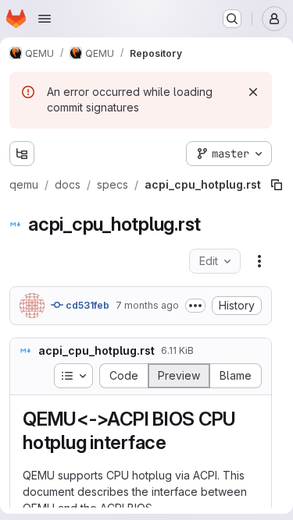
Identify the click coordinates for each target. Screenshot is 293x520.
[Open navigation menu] (44, 18)
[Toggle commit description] (195, 306)
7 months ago (147, 305)
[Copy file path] (276, 184)
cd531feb (86, 305)
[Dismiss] (253, 92)
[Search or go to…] (232, 18)
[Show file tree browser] (21, 153)
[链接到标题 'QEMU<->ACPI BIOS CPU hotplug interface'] (176, 442)
